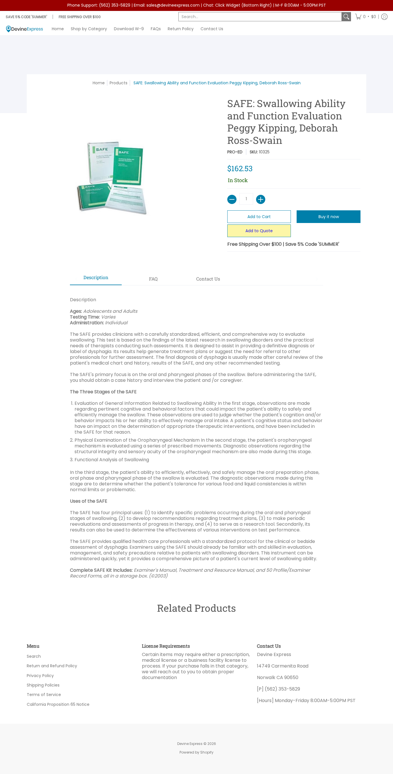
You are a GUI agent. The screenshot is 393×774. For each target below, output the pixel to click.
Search (34, 656)
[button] (365, 16)
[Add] (260, 199)
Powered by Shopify (196, 752)
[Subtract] (231, 199)
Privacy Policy (40, 675)
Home (99, 83)
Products (118, 83)
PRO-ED (235, 152)
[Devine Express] (24, 28)
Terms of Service (44, 694)
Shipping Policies (43, 685)
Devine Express (190, 743)
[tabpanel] (196, 435)
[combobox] (260, 16)
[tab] (96, 279)
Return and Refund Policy (52, 666)
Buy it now (328, 217)
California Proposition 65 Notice (58, 704)
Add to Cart (259, 217)
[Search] (346, 16)
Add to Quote (259, 231)
